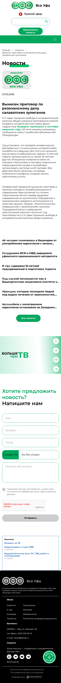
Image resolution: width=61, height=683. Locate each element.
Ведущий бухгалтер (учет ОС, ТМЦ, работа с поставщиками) (26, 554)
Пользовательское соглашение (26, 672)
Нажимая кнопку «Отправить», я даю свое (31, 492)
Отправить (30, 518)
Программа (29, 605)
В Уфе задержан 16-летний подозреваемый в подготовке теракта (29, 267)
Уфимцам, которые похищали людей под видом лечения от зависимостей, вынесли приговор (28, 294)
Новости (19, 50)
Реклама (27, 609)
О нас (10, 609)
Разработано (19, 677)
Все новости (28, 318)
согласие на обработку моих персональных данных (31, 493)
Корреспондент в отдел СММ (19, 547)
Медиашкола (30, 614)
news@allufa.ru (21, 638)
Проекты (11, 618)
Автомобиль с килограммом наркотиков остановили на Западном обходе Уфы (28, 307)
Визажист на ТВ (12, 543)
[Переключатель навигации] (55, 39)
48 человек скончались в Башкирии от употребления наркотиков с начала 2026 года (29, 243)
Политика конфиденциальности (40, 618)
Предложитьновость (30, 31)
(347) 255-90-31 (24, 633)
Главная (6, 50)
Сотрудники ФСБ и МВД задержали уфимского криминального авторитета (29, 255)
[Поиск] (45, 21)
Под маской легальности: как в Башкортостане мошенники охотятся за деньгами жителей (30, 282)
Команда (11, 614)
